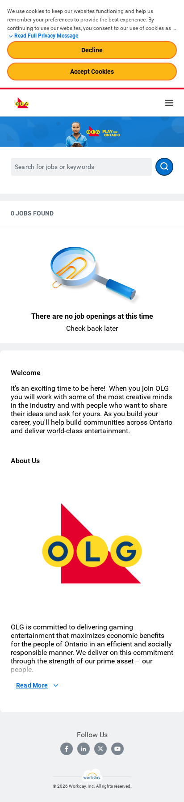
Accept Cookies (92, 71)
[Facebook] (66, 749)
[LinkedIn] (83, 749)
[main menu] (169, 102)
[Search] (164, 167)
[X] (100, 749)
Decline (92, 50)
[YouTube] (117, 749)
